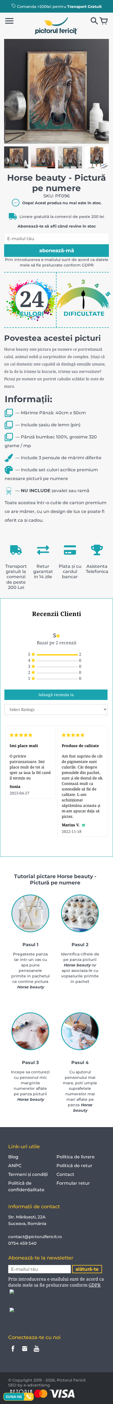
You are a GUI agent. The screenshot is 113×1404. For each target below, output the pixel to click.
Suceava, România (27, 1223)
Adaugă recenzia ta (56, 694)
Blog (13, 1156)
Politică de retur (74, 1165)
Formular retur (73, 1183)
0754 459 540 (23, 1243)
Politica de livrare (75, 1156)
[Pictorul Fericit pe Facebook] (13, 1352)
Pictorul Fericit (71, 1380)
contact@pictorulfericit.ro (35, 1236)
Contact (65, 1174)
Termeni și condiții (28, 1174)
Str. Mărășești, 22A (27, 1216)
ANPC (14, 1165)
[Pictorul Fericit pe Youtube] (36, 1352)
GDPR (88, 265)
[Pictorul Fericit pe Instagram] (24, 1352)
